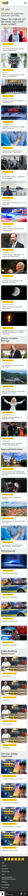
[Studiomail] (19, 859)
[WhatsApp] (5, 859)
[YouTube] (16, 859)
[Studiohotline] (22, 859)
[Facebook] (9, 859)
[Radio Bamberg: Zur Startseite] (12, 2)
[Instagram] (12, 859)
